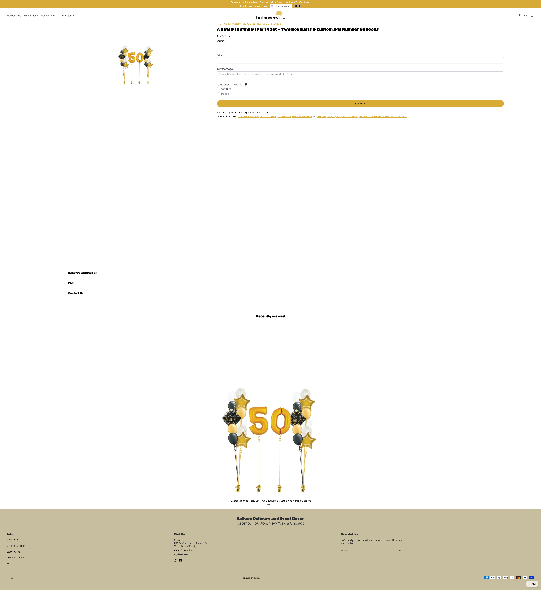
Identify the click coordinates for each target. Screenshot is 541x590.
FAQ (71, 282)
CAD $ (12, 578)
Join (399, 550)
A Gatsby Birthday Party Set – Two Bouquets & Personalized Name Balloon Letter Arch (362, 116)
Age (219, 54)
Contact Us (76, 293)
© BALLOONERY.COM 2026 (252, 578)
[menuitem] (15, 15)
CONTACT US (14, 551)
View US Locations (184, 550)
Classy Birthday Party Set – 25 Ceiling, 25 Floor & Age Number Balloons (275, 116)
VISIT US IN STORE (16, 546)
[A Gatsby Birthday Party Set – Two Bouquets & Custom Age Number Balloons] (271, 411)
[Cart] (532, 15)
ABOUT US (12, 540)
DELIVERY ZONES (16, 557)
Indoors (225, 93)
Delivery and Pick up (82, 272)
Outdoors (226, 88)
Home (220, 23)
